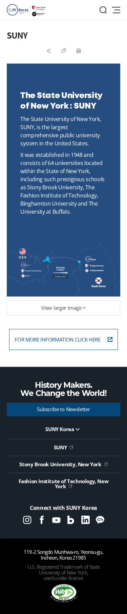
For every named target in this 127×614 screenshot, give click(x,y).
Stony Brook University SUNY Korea (27, 10)
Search (103, 10)
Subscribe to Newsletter (63, 409)
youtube (56, 520)
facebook (42, 520)
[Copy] (64, 51)
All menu (116, 10)
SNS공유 (49, 51)
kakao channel (100, 520)
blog (71, 520)
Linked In (85, 520)
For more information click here (58, 339)
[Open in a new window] (63, 594)
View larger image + (63, 307)
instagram (27, 520)
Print (78, 51)
